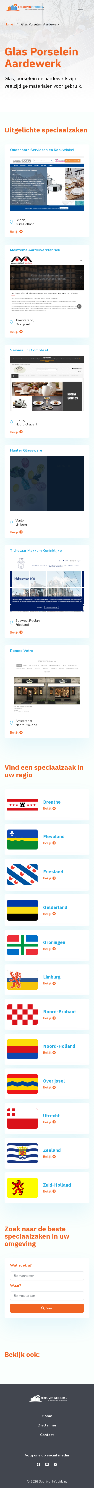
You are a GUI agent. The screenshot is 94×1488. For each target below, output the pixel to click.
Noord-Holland (59, 1046)
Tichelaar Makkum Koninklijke (36, 550)
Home (9, 24)
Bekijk (14, 232)
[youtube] (47, 1464)
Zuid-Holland (57, 1185)
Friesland (53, 872)
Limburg (51, 977)
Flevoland (54, 836)
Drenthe (52, 802)
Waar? (15, 1286)
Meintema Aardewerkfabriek (35, 250)
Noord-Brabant (59, 1012)
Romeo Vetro (21, 650)
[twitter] (55, 1464)
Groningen (54, 942)
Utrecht (51, 1116)
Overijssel (54, 1081)
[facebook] (38, 1464)
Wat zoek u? (21, 1266)
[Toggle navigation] (80, 11)
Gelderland (55, 907)
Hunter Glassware (26, 450)
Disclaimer (47, 1425)
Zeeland (52, 1150)
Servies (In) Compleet (29, 350)
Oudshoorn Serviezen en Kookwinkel (42, 149)
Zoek (48, 1308)
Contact (47, 1434)
